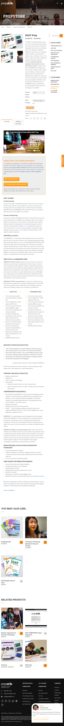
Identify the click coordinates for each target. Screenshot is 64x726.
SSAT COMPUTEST (26, 704)
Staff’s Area (18, 713)
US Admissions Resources (44, 701)
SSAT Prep (53, 48)
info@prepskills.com (9, 696)
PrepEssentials (6, 542)
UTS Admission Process (27, 696)
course (27, 115)
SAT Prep (4, 665)
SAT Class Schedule (42, 693)
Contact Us (56, 687)
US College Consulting (43, 698)
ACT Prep (40, 696)
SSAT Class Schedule (56, 50)
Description (7, 121)
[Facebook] (31, 118)
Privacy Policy (4, 713)
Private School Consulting (28, 698)
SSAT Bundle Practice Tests (8, 582)
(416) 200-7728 (7, 691)
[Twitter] (38, 118)
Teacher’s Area (11, 713)
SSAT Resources (55, 60)
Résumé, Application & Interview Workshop (8, 634)
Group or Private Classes (27, 95)
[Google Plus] (34, 118)
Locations (56, 690)
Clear (33, 103)
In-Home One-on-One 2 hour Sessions (16, 228)
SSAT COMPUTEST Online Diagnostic (33, 634)
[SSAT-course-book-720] (12, 41)
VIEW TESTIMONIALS (9, 490)
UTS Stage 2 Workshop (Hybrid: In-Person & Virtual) (32, 544)
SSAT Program (27, 101)
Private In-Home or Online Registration (16, 184)
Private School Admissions (19, 27)
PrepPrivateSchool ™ (56, 45)
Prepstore (8, 27)
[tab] (7, 121)
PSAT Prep (28, 665)
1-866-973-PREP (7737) (10, 693)
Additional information (18, 122)
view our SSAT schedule (19, 167)
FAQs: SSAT (53, 70)
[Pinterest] (41, 118)
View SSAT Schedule (12, 179)
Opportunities (57, 697)
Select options (21, 581)
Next (24, 41)
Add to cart (30, 107)
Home (2, 27)
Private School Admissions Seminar (35, 476)
